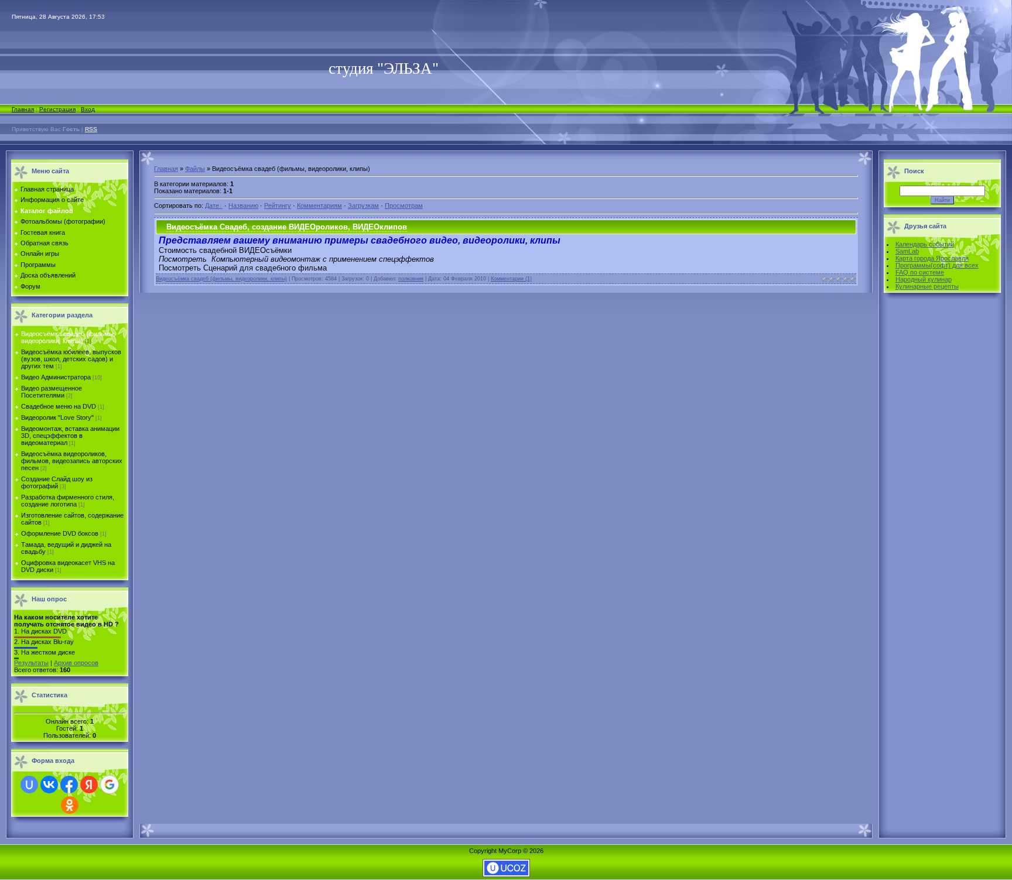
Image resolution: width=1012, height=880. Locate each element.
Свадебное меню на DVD (58, 406)
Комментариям (319, 205)
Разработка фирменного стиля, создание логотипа (67, 501)
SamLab (907, 251)
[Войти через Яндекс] (89, 784)
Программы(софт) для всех (937, 265)
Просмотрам (404, 205)
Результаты (31, 662)
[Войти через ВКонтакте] (49, 784)
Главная (23, 109)
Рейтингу (277, 205)
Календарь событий (924, 244)
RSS (91, 129)
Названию (243, 205)
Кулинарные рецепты (927, 286)
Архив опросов (76, 662)
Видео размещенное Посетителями (51, 392)
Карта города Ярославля (932, 258)
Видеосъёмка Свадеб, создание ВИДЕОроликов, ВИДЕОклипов (286, 226)
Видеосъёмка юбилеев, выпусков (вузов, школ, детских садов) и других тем (71, 358)
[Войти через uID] (29, 784)
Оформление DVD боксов (59, 533)
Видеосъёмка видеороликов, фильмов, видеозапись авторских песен (71, 460)
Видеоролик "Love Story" (57, 417)
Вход (88, 109)
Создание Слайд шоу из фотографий (57, 482)
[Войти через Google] (109, 784)
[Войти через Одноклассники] (69, 805)
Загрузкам (363, 205)
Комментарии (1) (511, 279)
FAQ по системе (919, 272)
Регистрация (57, 109)
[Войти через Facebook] (69, 784)
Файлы (195, 168)
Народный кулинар (923, 279)
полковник (410, 279)
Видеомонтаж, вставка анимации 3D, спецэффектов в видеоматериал (70, 435)
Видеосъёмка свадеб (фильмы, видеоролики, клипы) (68, 337)
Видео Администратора (56, 377)
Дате (212, 205)
